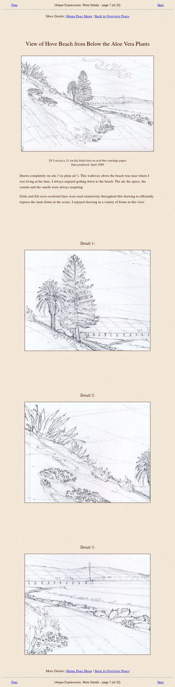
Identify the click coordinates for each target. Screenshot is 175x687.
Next (160, 5)
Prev (14, 5)
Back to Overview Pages (112, 16)
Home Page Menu (79, 16)
